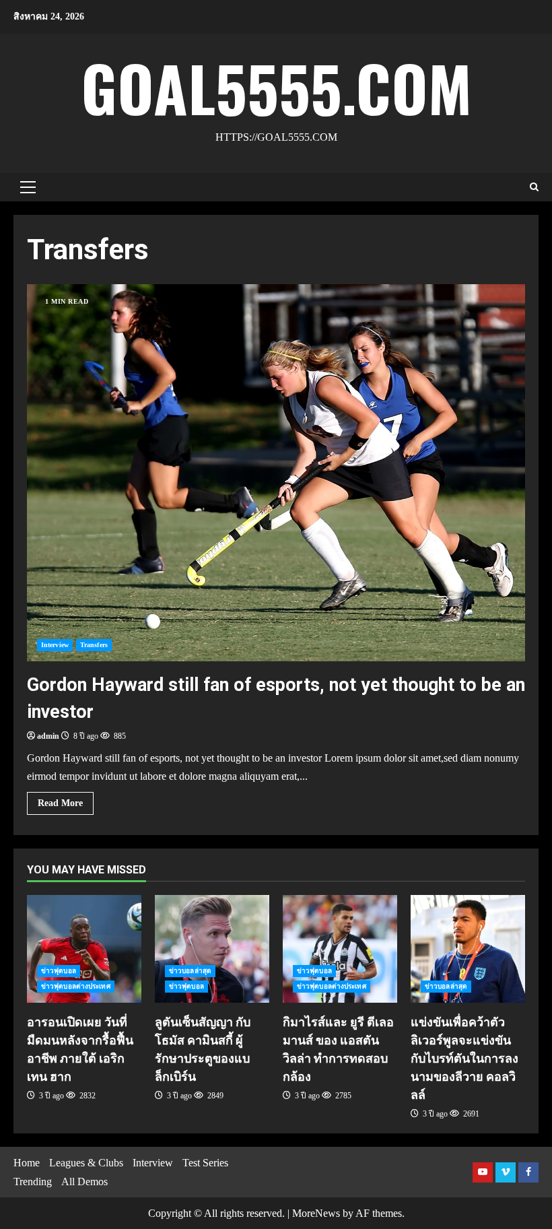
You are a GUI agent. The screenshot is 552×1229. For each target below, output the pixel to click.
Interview (55, 645)
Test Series (205, 1162)
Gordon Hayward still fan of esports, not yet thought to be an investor (276, 472)
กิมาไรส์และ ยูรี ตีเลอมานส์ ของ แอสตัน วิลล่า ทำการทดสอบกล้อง (340, 949)
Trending (32, 1181)
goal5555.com (276, 87)
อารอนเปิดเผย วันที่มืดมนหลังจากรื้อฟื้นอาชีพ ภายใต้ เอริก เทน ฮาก (84, 949)
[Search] (534, 187)
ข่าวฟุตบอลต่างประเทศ (75, 986)
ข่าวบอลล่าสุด (190, 970)
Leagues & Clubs (86, 1162)
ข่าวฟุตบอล (58, 970)
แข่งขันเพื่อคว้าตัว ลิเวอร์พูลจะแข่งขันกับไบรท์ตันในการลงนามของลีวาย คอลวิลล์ (468, 949)
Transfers (94, 645)
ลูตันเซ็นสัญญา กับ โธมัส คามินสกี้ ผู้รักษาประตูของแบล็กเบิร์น (212, 949)
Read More (60, 803)
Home (26, 1162)
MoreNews (316, 1213)
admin (48, 736)
